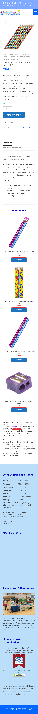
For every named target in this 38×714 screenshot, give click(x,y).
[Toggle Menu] (35, 12)
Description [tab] (7, 143)
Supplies (12, 55)
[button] (5, 23)
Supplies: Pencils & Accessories (21, 127)
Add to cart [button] (19, 259)
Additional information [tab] (12, 148)
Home (5, 55)
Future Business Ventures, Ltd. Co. (22, 710)
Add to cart (14, 115)
